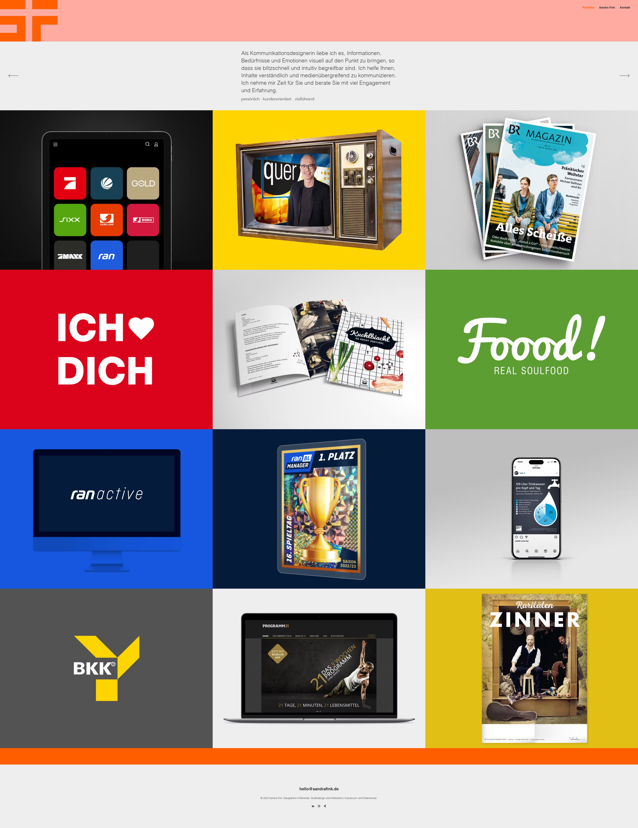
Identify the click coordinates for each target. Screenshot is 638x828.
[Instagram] (319, 806)
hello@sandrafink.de (319, 788)
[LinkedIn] (313, 806)
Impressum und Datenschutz (361, 798)
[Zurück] (13, 76)
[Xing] (324, 806)
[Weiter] (625, 76)
